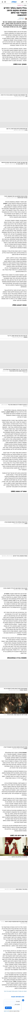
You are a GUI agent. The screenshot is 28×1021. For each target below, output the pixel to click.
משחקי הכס (24, 991)
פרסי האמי (6, 991)
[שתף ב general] (2, 2)
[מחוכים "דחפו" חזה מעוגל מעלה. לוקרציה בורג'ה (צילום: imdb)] (14, 704)
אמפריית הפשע (18, 991)
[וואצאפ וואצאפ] (5, 2)
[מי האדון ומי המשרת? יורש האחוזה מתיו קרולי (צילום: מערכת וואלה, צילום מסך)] (14, 391)
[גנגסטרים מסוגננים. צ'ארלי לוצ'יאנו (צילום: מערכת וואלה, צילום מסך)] (14, 542)
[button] (22, 1)
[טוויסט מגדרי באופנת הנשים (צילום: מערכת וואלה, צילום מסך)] (14, 875)
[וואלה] (14, 2)
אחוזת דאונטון (11, 991)
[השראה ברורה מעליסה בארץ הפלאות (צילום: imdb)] (14, 847)
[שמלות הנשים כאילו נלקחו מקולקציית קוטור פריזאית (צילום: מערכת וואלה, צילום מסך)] (14, 908)
